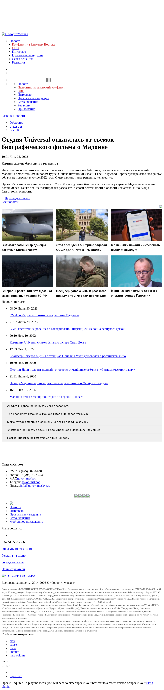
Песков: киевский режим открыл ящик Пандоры (38, 437)
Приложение (26, 109)
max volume (17, 655)
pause (13, 644)
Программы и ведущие (27, 55)
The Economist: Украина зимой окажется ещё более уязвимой (48, 413)
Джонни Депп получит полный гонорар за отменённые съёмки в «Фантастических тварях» (72, 369)
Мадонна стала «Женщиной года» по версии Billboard (46, 396)
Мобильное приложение (26, 521)
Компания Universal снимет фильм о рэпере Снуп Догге (48, 342)
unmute (14, 651)
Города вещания (13, 562)
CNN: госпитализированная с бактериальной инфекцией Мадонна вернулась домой (67, 329)
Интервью (19, 51)
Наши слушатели (13, 569)
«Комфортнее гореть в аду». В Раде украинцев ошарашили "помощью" (54, 429)
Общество (16, 122)
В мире (14, 129)
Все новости (10, 202)
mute (13, 648)
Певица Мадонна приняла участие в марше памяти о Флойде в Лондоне (59, 383)
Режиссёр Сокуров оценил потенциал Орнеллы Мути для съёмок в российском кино (68, 356)
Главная (7, 115)
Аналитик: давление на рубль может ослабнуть (38, 405)
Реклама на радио (14, 555)
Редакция (18, 62)
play (12, 641)
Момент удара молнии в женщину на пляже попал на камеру (47, 421)
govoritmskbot (26, 478)
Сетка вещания (22, 59)
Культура (16, 126)
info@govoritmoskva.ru (35, 485)
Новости (15, 41)
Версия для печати (17, 198)
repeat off (16, 676)
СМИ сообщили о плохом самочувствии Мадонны (44, 315)
